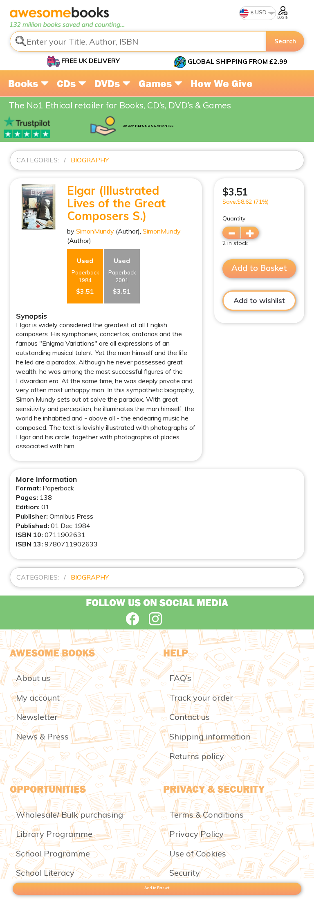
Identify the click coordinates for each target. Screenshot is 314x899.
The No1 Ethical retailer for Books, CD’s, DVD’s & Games (120, 105)
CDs (67, 83)
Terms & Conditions (206, 814)
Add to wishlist (259, 300)
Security (184, 873)
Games (156, 83)
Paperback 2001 (122, 275)
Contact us (189, 717)
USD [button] (260, 12)
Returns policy (196, 756)
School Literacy (45, 873)
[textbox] (138, 41)
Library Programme (54, 834)
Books (24, 83)
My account (38, 697)
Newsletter (37, 717)
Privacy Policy (196, 834)
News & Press (42, 736)
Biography (90, 160)
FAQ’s (180, 678)
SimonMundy (95, 231)
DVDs (108, 83)
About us (33, 678)
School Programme (53, 853)
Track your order (201, 697)
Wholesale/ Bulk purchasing (69, 814)
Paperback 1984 (85, 275)
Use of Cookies (197, 853)
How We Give (222, 83)
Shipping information (210, 736)
